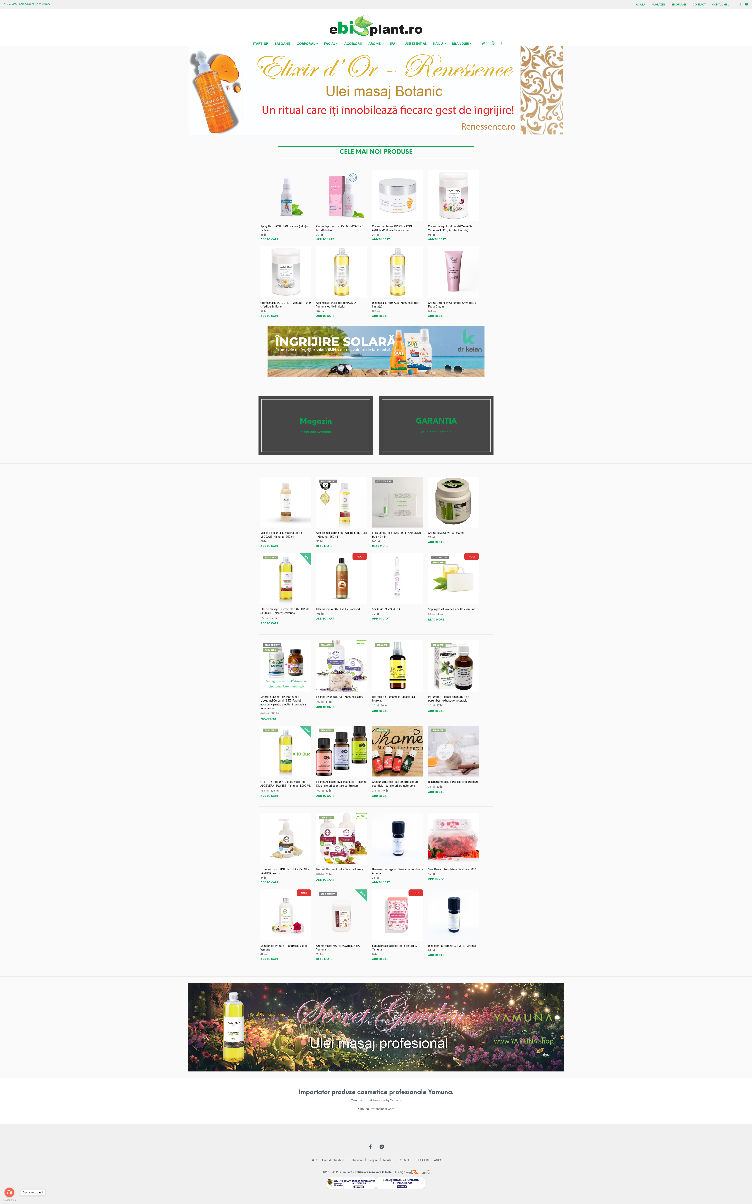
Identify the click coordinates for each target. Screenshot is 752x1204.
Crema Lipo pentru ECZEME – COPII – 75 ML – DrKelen (340, 228)
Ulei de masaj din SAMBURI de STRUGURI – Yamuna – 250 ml (341, 534)
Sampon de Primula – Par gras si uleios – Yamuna (284, 947)
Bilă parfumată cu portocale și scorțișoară (453, 781)
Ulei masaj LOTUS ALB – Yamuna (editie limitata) (395, 304)
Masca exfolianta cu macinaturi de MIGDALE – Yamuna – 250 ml (281, 534)
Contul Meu (720, 5)
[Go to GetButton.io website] (9, 1200)
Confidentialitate (333, 1160)
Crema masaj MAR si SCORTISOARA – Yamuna (338, 947)
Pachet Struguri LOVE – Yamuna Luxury (339, 869)
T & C (313, 1160)
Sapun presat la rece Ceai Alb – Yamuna (451, 609)
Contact (699, 5)
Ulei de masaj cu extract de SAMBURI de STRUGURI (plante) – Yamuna (284, 611)
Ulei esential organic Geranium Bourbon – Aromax (397, 871)
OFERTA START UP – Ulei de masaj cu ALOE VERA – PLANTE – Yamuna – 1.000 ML (285, 783)
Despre (373, 1160)
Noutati (388, 1160)
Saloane (282, 44)
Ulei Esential (415, 44)
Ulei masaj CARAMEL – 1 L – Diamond (338, 609)
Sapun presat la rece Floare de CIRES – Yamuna (395, 947)
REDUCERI (422, 1160)
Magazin (658, 5)
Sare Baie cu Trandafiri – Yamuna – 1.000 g (453, 869)
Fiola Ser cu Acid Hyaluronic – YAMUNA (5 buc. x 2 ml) (397, 534)
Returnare (356, 1160)
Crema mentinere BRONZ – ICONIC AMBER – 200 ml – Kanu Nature (393, 228)
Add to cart (269, 239)
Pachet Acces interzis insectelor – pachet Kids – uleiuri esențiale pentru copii (341, 783)
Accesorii (353, 44)
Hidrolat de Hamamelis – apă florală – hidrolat (394, 698)
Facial (329, 44)
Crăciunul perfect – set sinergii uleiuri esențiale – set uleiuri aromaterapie (395, 783)
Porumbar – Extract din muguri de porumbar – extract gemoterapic (448, 698)
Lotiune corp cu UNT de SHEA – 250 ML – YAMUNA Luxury (284, 871)
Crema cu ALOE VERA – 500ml (446, 532)
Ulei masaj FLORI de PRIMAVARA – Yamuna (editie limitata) (337, 304)
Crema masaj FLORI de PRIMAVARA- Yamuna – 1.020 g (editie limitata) (450, 228)
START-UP (260, 44)
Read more (324, 546)
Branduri (460, 44)
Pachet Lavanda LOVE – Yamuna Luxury (339, 696)
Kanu (438, 44)
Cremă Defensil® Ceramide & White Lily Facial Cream (452, 304)
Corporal (306, 44)
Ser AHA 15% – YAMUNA (386, 609)
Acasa (640, 5)
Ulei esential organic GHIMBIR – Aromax (452, 945)
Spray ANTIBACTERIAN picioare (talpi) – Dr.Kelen (283, 228)
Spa (392, 44)
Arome (374, 44)
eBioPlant (679, 5)
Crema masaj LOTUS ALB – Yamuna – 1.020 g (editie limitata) (285, 304)
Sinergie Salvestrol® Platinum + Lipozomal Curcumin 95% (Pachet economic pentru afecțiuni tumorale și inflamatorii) (283, 702)
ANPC (438, 1160)
